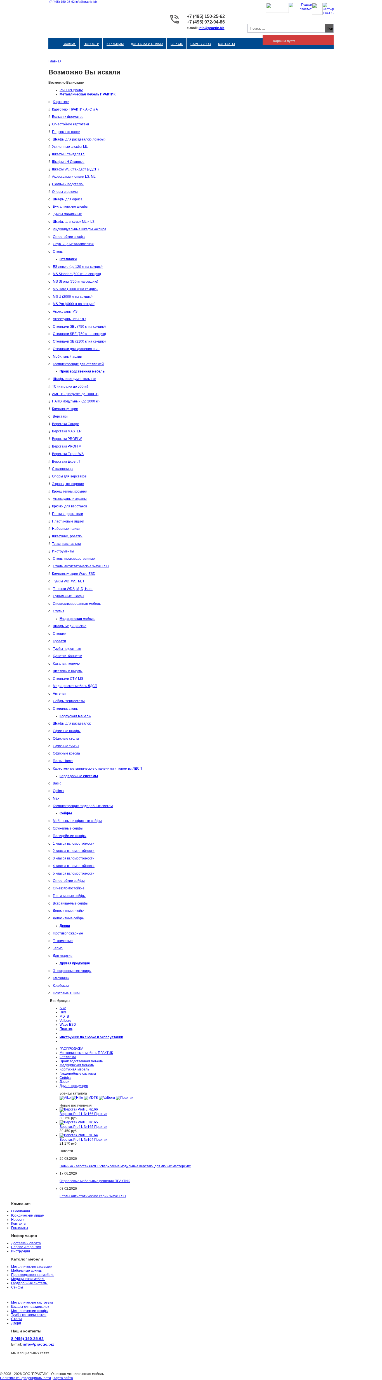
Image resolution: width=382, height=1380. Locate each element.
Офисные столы (66, 739)
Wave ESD (68, 1025)
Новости (91, 44)
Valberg (65, 1021)
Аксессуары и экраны (70, 499)
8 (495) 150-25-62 (27, 1338)
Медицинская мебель (77, 1065)
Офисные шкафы (67, 731)
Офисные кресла (66, 753)
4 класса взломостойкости (74, 866)
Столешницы (62, 469)
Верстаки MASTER (67, 431)
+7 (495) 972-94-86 (206, 22)
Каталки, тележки (67, 664)
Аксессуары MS (65, 311)
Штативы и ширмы (67, 671)
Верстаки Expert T (66, 461)
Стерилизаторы (66, 709)
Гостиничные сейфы (69, 896)
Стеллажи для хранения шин (76, 349)
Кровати (59, 641)
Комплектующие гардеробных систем (83, 806)
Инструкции (20, 1251)
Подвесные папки (66, 132)
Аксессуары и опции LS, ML (74, 177)
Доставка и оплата (147, 44)
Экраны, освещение (68, 484)
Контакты (226, 44)
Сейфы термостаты (69, 701)
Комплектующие (65, 409)
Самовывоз (200, 44)
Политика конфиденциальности (25, 1378)
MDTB (64, 1016)
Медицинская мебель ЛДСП (75, 686)
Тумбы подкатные (67, 649)
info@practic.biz (86, 1)
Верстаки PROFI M (66, 446)
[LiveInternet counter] (4, 1366)
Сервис (177, 44)
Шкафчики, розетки (67, 536)
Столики (59, 634)
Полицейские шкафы (69, 836)
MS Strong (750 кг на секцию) (75, 282)
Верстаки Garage (65, 424)
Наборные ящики (66, 529)
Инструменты (63, 551)
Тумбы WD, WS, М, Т (68, 581)
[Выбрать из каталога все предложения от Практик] (124, 1098)
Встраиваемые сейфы (70, 903)
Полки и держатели (67, 514)
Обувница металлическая (73, 244)
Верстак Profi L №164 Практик (83, 1140)
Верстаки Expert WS (68, 454)
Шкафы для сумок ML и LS (74, 222)
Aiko (63, 1008)
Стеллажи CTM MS (68, 679)
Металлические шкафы (29, 1311)
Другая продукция (74, 1086)
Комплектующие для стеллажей (78, 364)
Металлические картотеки (32, 1302)
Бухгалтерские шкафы (70, 206)
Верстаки (60, 416)
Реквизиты (19, 1228)
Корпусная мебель (74, 1069)
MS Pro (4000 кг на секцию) (74, 304)
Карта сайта (63, 1378)
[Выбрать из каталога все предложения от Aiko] (65, 1098)
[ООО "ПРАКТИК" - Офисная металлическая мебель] (80, 19)
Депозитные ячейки (68, 911)
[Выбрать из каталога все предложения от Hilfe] (77, 1098)
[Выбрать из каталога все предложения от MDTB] (91, 1098)
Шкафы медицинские (69, 626)
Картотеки (61, 102)
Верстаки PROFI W (67, 439)
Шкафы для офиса (67, 199)
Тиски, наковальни (66, 544)
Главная (69, 44)
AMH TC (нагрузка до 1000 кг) (75, 394)
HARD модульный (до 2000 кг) (76, 401)
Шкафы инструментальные (74, 379)
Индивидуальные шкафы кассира (79, 229)
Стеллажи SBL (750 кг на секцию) (79, 327)
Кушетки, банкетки (67, 656)
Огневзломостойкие (68, 888)
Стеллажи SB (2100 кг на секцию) (79, 341)
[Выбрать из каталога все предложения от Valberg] (107, 1098)
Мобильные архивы (27, 1271)
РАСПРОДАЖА (71, 90)
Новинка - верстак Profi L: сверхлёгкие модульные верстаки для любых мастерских (125, 1166)
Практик (66, 1029)
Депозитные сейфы (68, 918)
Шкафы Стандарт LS (68, 154)
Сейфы (65, 1078)
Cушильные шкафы (68, 596)
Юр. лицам (115, 44)
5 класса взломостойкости (74, 873)
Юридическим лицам (27, 1215)
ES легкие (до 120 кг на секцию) (78, 267)
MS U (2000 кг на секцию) (73, 297)
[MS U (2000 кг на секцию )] (52, 297)
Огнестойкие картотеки (70, 124)
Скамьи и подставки (68, 184)
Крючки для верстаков (69, 506)
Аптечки (59, 693)
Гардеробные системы (78, 1074)
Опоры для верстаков (69, 476)
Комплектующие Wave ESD (73, 574)
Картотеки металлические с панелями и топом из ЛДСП (97, 768)
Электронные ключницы (72, 971)
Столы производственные (74, 559)
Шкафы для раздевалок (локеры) (79, 139)
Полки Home (63, 761)
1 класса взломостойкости (74, 843)
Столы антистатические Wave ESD (81, 566)
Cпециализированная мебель (77, 604)
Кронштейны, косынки (69, 491)
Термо (58, 948)
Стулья (58, 611)
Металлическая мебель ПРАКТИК (86, 1053)
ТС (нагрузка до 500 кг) (70, 386)
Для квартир (62, 956)
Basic (57, 783)
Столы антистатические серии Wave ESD (93, 1196)
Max (56, 798)
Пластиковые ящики (68, 521)
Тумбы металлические (28, 1315)
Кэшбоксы (61, 986)
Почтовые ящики (66, 993)
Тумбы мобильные (67, 214)
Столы (58, 252)
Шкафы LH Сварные (68, 162)
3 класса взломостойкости (74, 858)
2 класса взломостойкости (74, 851)
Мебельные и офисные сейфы (77, 821)
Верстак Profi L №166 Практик (83, 1114)
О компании (20, 1211)
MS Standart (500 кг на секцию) (77, 274)
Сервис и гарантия (26, 1247)
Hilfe (63, 1012)
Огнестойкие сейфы (69, 881)
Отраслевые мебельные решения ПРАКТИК (95, 1181)
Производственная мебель (81, 1061)
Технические (63, 941)
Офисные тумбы (66, 746)
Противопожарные (68, 933)
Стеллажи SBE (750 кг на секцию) (79, 334)
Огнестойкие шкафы (69, 237)
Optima (58, 791)
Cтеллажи (68, 1057)
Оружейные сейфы (68, 828)
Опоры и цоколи (65, 192)
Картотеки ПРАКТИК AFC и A (75, 109)
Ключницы (61, 978)
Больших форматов (67, 117)
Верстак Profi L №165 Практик (83, 1127)
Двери (64, 1082)
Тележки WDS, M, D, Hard (73, 589)
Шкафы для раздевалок (72, 723)
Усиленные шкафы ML (70, 147)
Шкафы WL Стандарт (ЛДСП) (75, 169)
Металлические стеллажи (31, 1267)
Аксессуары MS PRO (69, 319)
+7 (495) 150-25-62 (61, 1)
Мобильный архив (67, 357)
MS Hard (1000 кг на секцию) (75, 289)
